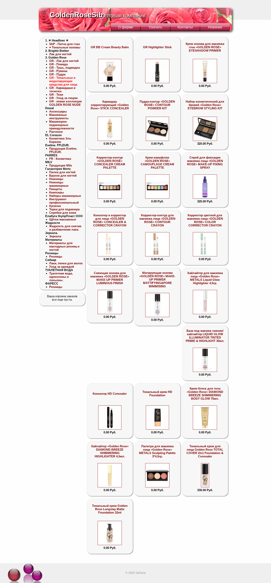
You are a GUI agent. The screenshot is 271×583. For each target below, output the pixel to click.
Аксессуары (58, 111)
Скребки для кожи (62, 212)
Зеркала (55, 236)
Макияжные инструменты (59, 116)
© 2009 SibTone (135, 572)
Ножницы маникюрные (58, 184)
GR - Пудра (57, 74)
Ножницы (56, 179)
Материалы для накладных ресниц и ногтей (64, 246)
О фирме (125, 27)
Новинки (215, 27)
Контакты (185, 27)
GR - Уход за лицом (63, 98)
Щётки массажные (62, 219)
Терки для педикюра (64, 209)
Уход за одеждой (61, 266)
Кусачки (55, 206)
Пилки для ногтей (62, 172)
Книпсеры (56, 192)
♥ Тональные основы (64, 47)
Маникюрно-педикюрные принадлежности (61, 125)
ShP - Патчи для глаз (64, 44)
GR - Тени (56, 94)
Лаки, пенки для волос (66, 263)
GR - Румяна (58, 71)
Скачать (155, 27)
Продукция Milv (60, 165)
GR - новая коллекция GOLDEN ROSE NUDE (65, 103)
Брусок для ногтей (63, 175)
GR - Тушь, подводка (64, 67)
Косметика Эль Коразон (60, 140)
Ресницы (55, 256)
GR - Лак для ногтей (64, 61)
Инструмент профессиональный (64, 200)
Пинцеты (55, 189)
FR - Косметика (60, 158)
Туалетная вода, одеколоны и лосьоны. (61, 277)
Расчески (56, 131)
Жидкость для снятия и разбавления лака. (65, 227)
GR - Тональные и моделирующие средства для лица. (63, 81)
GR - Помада (58, 64)
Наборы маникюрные (65, 195)
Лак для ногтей (60, 54)
